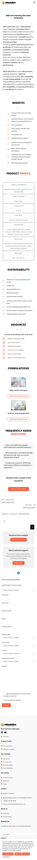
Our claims (5, 773)
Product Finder (6, 741)
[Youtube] (5, 732)
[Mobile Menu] (34, 2)
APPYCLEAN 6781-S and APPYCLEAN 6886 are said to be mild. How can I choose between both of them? (18, 455)
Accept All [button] (26, 854)
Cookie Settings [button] (8, 854)
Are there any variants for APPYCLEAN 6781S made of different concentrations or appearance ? (18, 465)
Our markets (5, 754)
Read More (6, 857)
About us (4, 809)
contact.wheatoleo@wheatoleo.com (14, 804)
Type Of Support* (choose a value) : (12, 585)
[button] (18, 446)
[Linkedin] (18, 573)
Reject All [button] (18, 854)
